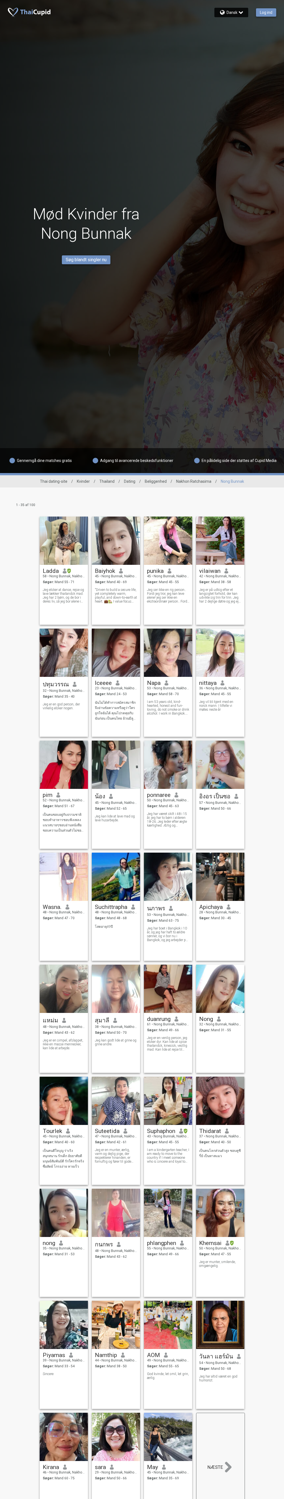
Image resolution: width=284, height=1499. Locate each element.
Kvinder (83, 481)
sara (100, 1467)
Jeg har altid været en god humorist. (218, 1378)
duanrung (159, 1019)
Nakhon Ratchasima (193, 481)
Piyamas (54, 1355)
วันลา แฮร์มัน (216, 1356)
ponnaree (159, 795)
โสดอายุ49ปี (104, 927)
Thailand (107, 481)
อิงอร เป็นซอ (214, 796)
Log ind (266, 12)
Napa (154, 683)
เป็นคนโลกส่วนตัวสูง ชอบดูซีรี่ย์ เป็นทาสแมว (220, 1153)
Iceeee (103, 683)
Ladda (51, 571)
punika (155, 571)
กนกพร (104, 1244)
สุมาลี (102, 1020)
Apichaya (211, 907)
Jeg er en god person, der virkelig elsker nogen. (61, 706)
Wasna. (52, 907)
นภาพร (156, 908)
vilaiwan (209, 571)
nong (49, 1243)
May (152, 1467)
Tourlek (52, 1131)
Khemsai (210, 1243)
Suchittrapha (111, 907)
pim (47, 795)
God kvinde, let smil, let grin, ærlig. (168, 1376)
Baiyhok (105, 571)
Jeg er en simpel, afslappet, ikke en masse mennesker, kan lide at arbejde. (63, 1044)
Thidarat (210, 1131)
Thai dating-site (53, 481)
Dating (129, 481)
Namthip (106, 1355)
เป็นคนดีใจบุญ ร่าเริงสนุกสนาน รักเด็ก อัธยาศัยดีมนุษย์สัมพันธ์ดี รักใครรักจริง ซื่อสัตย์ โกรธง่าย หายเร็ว (63, 1158)
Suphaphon (161, 1131)
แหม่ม (50, 1020)
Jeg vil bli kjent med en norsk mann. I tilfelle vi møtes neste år (216, 706)
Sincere (48, 1374)
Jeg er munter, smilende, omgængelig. (217, 1264)
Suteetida (107, 1131)
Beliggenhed (156, 481)
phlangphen (161, 1243)
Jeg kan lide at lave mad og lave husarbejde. (115, 818)
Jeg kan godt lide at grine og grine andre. (115, 1042)
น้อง (100, 796)
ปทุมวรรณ (56, 684)
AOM (153, 1355)
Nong (206, 1019)
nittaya (208, 683)
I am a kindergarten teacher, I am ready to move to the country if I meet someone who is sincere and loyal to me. (168, 1155)
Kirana (51, 1467)
